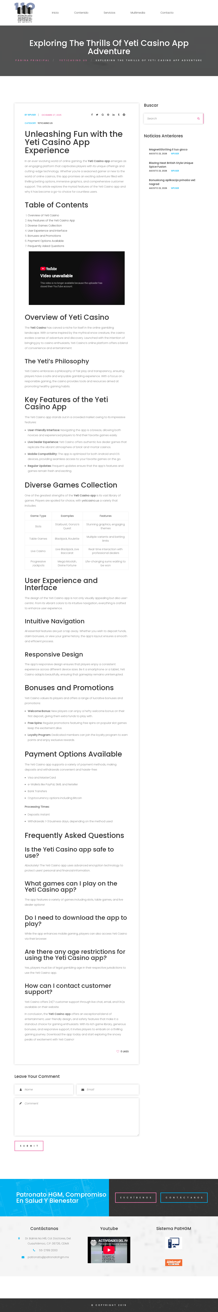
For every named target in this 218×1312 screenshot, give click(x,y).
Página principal (32, 60)
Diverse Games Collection (45, 226)
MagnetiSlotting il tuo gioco (168, 149)
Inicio (55, 13)
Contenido (81, 13)
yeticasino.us (73, 60)
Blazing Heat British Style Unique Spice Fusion (171, 165)
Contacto (167, 13)
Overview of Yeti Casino (43, 215)
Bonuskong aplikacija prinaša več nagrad (172, 182)
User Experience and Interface (47, 231)
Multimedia (138, 13)
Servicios (109, 13)
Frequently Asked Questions (46, 246)
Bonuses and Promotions (44, 236)
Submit (30, 1145)
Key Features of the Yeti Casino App (51, 220)
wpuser (32, 114)
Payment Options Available (46, 241)
